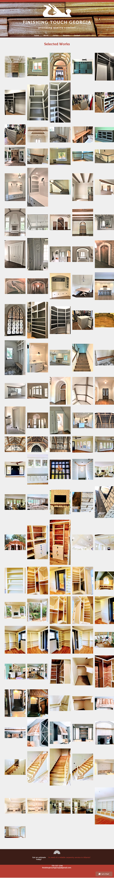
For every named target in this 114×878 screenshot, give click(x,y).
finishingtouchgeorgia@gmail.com (56, 868)
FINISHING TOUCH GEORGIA (57, 22)
